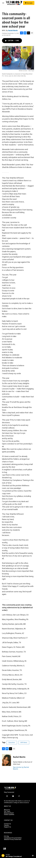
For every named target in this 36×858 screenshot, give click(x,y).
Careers (6, 825)
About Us (7, 810)
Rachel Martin (13, 30)
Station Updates (9, 814)
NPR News (23, 742)
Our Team (7, 811)
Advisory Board (9, 813)
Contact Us (7, 824)
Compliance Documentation (13, 838)
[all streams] (33, 855)
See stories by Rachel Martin (21, 768)
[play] (3, 856)
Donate (29, 3)
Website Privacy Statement (12, 839)
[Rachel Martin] (6, 760)
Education (11, 742)
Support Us (7, 827)
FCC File (6, 836)
